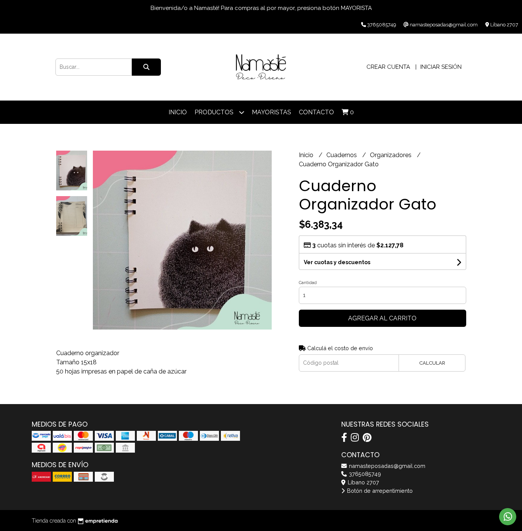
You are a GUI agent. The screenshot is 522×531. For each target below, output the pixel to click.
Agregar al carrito (382, 318)
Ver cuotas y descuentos (337, 262)
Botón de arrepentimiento (379, 490)
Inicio (178, 112)
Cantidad (308, 282)
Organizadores (391, 155)
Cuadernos (342, 155)
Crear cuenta (388, 66)
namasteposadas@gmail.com (386, 466)
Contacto (316, 112)
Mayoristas (271, 112)
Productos (215, 112)
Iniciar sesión (441, 66)
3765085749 (364, 474)
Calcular (432, 363)
